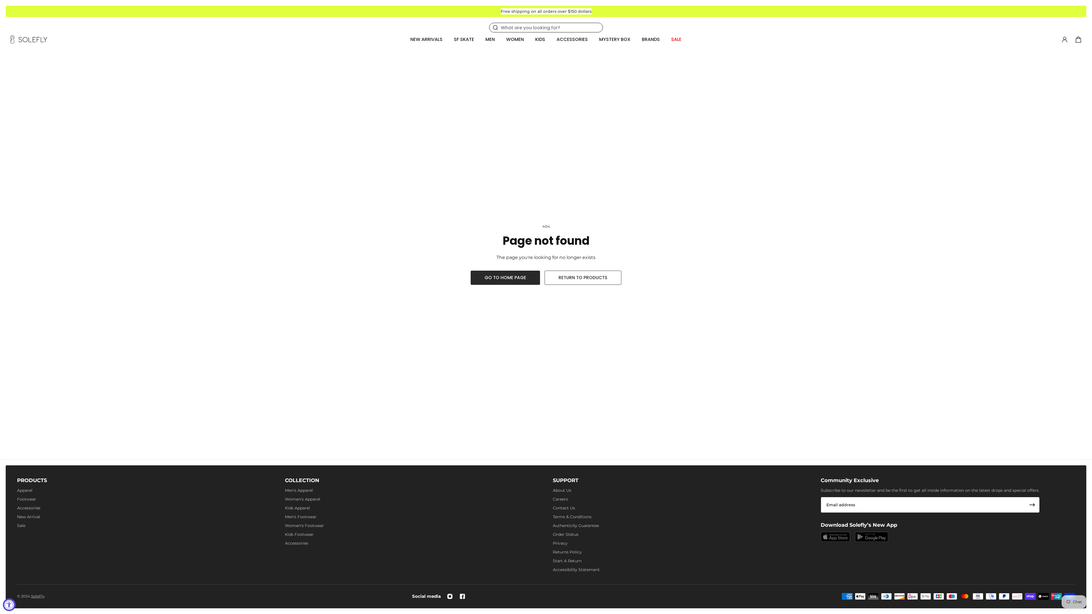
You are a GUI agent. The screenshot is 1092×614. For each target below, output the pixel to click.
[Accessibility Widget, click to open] (9, 604)
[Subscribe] (1032, 505)
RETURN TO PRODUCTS (583, 278)
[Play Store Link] (871, 537)
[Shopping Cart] (1078, 39)
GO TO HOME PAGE (505, 278)
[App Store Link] (835, 537)
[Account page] (1065, 39)
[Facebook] (462, 596)
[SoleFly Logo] (28, 39)
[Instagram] (450, 596)
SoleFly (37, 596)
